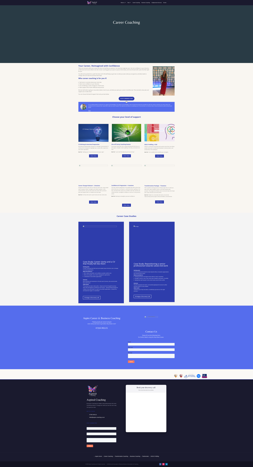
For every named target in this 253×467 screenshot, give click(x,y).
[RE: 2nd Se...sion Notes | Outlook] (153, 273)
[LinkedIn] (166, 464)
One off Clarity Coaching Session (121, 144)
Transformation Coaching (121, 456)
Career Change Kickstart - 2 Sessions (89, 185)
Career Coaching (136, 2)
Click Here (93, 156)
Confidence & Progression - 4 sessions (122, 185)
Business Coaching (146, 2)
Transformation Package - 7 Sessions (155, 186)
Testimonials (145, 456)
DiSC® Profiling (155, 456)
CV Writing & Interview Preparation (88, 144)
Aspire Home (98, 456)
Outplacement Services (157, 2)
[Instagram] (163, 464)
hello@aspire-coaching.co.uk (96, 417)
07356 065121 (93, 414)
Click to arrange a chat (126, 98)
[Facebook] (160, 464)
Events (164, 2)
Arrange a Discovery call (91, 297)
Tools (128, 2)
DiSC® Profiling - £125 (150, 144)
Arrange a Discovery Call (142, 296)
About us (123, 2)
